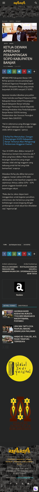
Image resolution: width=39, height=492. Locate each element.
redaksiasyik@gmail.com (24, 478)
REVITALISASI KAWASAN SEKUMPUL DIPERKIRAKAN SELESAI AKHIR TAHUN (28, 270)
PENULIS (17, 462)
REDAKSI (20, 459)
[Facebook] (4, 71)
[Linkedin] (29, 71)
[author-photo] (19, 292)
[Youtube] (28, 484)
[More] (34, 71)
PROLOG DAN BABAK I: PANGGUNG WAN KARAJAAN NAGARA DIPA (10, 269)
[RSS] (16, 484)
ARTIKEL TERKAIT (9, 306)
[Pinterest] (24, 71)
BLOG (19, 464)
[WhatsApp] (14, 71)
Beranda (4, 21)
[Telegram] (19, 71)
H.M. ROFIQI (27, 244)
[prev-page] (3, 347)
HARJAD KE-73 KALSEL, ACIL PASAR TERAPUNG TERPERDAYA (25, 339)
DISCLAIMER (27, 462)
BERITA (12, 21)
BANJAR (18, 21)
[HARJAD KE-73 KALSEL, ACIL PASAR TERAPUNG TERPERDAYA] (7, 339)
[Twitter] (9, 71)
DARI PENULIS (23, 306)
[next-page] (7, 347)
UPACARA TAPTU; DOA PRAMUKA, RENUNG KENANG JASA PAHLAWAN (24, 328)
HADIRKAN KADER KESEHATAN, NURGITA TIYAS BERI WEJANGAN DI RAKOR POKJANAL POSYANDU (24, 316)
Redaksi (10, 66)
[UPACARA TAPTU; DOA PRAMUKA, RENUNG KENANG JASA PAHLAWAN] (7, 329)
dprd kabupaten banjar (15, 244)
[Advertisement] (19, 226)
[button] (3, 3)
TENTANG (11, 459)
